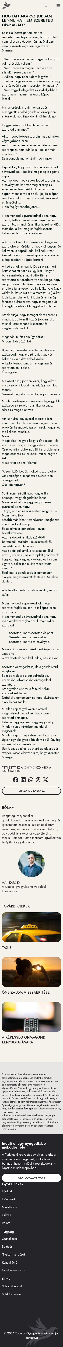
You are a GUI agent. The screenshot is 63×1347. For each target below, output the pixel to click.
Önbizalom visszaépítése (26, 992)
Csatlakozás (10, 1239)
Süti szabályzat (12, 1286)
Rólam (6, 1223)
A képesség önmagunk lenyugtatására (23, 1040)
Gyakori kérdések (13, 1254)
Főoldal (7, 1191)
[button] (58, 5)
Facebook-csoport (14, 1270)
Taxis (6, 947)
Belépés (7, 1246)
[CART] (46, 5)
